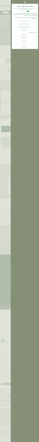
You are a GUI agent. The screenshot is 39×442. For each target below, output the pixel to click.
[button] (24, 2)
